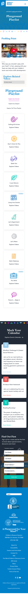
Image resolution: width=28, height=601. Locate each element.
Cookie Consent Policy (14, 569)
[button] (25, 4)
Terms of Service (14, 571)
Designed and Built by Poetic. (14, 588)
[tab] (14, 99)
